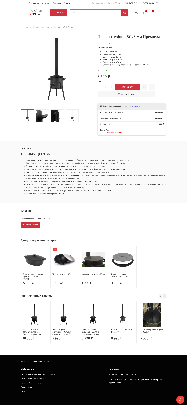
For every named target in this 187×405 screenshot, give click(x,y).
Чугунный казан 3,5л (61, 274)
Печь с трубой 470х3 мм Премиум (122, 331)
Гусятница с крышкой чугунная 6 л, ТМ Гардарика (33, 277)
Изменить (136, 106)
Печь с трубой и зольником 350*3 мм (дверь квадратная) (91, 332)
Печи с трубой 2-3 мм (64, 27)
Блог (23, 391)
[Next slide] (89, 71)
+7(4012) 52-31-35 (131, 3)
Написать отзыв (30, 225)
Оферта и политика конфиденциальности (38, 374)
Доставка (57, 3)
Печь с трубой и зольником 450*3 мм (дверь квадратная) (32, 332)
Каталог (60, 12)
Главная (24, 27)
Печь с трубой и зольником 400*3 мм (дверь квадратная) (61, 332)
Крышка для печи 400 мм (93, 274)
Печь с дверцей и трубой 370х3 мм (152, 331)
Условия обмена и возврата (32, 383)
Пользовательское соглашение (33, 378)
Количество (103, 82)
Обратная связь (27, 387)
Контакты (46, 3)
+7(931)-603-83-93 (150, 3)
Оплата (67, 3)
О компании (34, 3)
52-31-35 (113, 375)
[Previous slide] (25, 71)
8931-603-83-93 (128, 375)
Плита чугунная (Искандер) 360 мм (119, 275)
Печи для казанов (41, 27)
